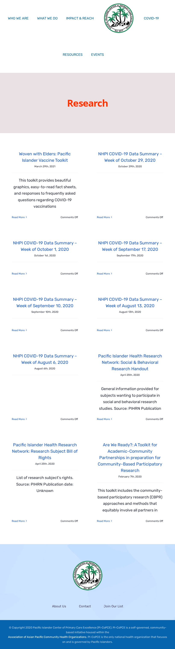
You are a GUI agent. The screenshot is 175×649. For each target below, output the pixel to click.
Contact (85, 606)
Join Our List (113, 606)
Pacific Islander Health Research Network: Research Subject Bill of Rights (45, 451)
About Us (59, 606)
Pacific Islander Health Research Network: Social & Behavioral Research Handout (130, 362)
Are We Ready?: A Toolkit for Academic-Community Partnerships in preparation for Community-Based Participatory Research (130, 457)
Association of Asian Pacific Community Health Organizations (47, 637)
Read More (18, 217)
